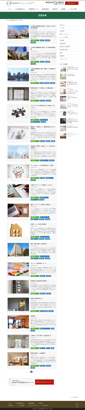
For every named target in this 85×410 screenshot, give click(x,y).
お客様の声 (55, 9)
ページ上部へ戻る (74, 397)
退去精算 (62, 40)
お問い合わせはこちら (44, 382)
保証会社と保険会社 (65, 46)
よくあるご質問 (73, 9)
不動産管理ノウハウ (34, 9)
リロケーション (64, 59)
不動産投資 (62, 43)
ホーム (10, 9)
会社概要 (63, 9)
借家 (61, 52)
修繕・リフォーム (64, 34)
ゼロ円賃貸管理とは (20, 9)
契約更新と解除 (64, 49)
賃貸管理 (62, 55)
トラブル (62, 28)
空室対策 (62, 31)
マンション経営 (64, 37)
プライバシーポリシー (33, 405)
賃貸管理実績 (45, 9)
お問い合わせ (71, 3)
